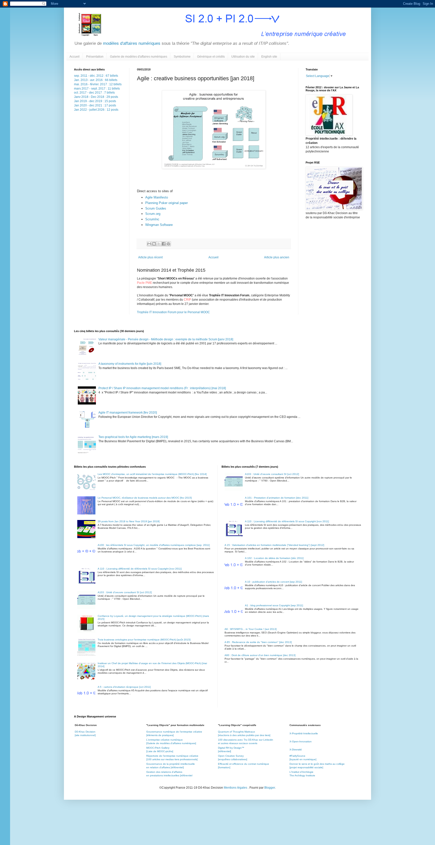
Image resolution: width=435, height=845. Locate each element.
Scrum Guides (155, 208)
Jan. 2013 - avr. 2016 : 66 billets (95, 80)
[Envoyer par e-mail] (149, 243)
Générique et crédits (211, 56)
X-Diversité (295, 749)
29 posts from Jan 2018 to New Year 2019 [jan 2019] (129, 521)
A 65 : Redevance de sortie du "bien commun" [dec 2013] (258, 642)
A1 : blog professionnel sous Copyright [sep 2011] (274, 605)
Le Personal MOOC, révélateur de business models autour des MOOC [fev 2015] (145, 497)
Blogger (269, 787)
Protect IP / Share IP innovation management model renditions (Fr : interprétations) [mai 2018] (162, 388)
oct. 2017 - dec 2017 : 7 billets (94, 92)
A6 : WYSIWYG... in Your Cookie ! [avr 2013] (251, 629)
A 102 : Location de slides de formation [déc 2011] (274, 558)
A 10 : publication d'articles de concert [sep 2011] (273, 581)
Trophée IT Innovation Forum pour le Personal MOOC (173, 312)
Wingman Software (159, 225)
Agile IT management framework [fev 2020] (127, 412)
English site (269, 56)
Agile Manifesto (156, 197)
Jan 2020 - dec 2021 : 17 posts (95, 105)
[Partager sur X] (158, 243)
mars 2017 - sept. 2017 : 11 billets (97, 88)
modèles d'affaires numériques (131, 43)
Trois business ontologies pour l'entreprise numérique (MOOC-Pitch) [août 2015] (144, 639)
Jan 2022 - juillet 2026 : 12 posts (96, 109)
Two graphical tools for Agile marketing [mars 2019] (133, 437)
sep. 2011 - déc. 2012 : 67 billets (96, 75)
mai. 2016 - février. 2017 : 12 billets (98, 84)
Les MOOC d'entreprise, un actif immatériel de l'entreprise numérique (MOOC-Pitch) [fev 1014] (152, 474)
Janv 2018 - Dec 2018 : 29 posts (96, 97)
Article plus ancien (276, 257)
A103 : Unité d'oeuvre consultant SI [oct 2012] (125, 592)
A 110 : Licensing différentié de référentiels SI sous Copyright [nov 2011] (140, 568)
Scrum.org (152, 214)
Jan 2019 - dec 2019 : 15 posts (95, 101)
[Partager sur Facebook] (163, 243)
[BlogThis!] (154, 243)
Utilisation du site (243, 56)
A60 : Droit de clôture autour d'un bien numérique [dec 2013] (260, 655)
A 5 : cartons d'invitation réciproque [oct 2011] (124, 687)
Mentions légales (236, 787)
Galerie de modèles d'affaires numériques (138, 56)
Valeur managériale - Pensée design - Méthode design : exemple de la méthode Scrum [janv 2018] (165, 339)
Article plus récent (150, 257)
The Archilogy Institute (302, 775)
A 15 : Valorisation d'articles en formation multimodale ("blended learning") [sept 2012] (274, 545)
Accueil (74, 56)
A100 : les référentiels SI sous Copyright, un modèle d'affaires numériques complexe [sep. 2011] (154, 545)
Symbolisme (182, 56)
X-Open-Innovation (300, 741)
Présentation (94, 56)
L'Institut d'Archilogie (301, 772)
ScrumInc (152, 219)
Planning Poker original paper (166, 203)
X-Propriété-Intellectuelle (303, 733)
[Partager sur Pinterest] (168, 243)
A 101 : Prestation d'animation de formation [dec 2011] (276, 497)
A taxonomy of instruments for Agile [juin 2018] (129, 364)
